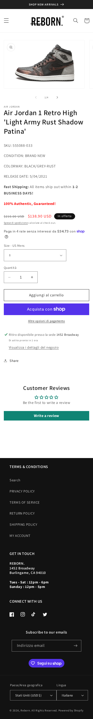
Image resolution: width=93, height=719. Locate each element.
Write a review (46, 415)
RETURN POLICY (22, 513)
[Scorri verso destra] (57, 97)
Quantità (10, 267)
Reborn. (26, 710)
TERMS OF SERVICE (25, 502)
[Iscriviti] (75, 646)
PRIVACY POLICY (22, 491)
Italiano (67, 695)
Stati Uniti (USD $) (28, 695)
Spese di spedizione (16, 222)
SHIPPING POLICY (23, 524)
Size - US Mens (14, 245)
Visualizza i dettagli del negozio (34, 347)
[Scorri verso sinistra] (36, 97)
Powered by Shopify (70, 710)
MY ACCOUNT (20, 535)
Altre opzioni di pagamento (46, 321)
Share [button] (14, 360)
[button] (6, 20)
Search (15, 480)
